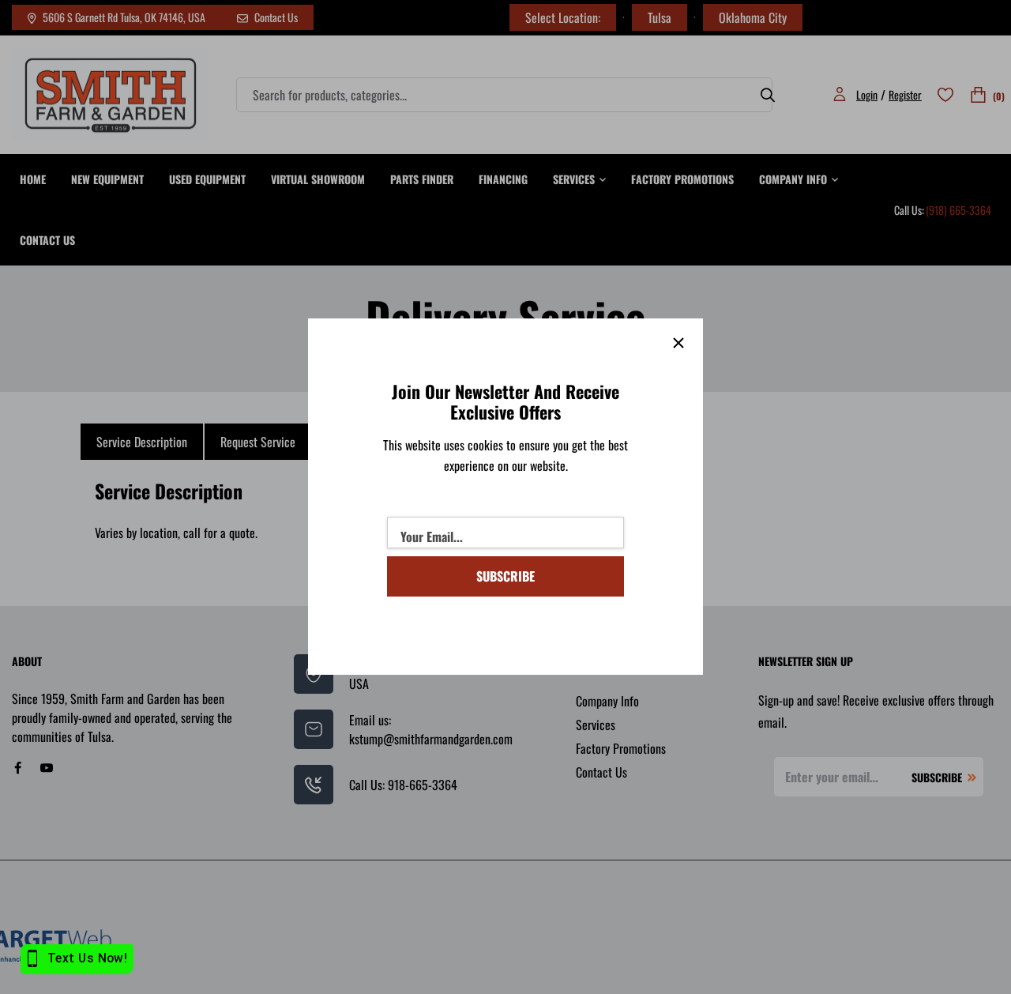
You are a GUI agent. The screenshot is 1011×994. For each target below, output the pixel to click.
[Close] (678, 342)
